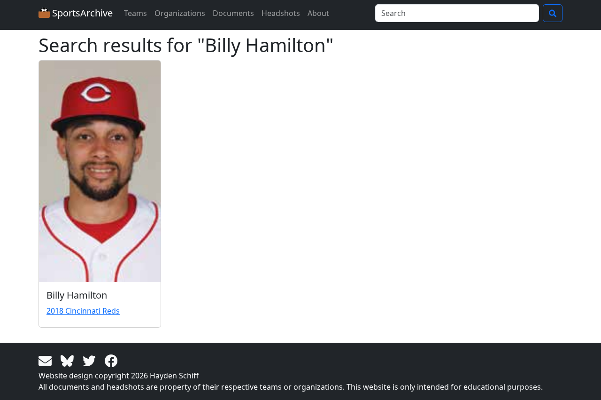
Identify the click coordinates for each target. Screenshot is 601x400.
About (318, 13)
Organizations (179, 13)
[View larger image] (100, 171)
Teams (135, 13)
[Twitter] (91, 360)
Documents (233, 13)
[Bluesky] (69, 360)
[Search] (552, 13)
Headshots (281, 13)
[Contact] (47, 360)
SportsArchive (81, 13)
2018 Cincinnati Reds (83, 311)
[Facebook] (111, 360)
